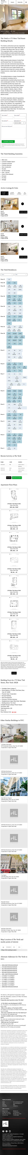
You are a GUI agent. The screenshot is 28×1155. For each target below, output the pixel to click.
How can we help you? (7, 126)
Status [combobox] (3, 274)
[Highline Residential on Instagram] (6, 1131)
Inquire (12, 2)
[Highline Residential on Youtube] (10, 1131)
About (3, 1101)
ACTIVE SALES (5, 193)
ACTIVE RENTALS (12, 193)
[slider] (14, 19)
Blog (14, 1104)
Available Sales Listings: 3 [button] (9, 688)
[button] (26, 19)
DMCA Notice (20, 1143)
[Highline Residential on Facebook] (3, 1131)
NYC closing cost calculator (14, 1027)
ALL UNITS (25, 193)
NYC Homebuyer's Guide (18, 1101)
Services (4, 1104)
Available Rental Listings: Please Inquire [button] (11, 704)
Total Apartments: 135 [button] (6, 708)
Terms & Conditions (6, 1143)
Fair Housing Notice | (6, 1144)
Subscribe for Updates (16, 477)
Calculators (4, 1106)
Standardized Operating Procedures (9, 1145)
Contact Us (15, 1106)
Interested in (17, 120)
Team (3, 1103)
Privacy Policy (14, 1143)
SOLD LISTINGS (19, 193)
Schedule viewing (8, 141)
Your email (16, 115)
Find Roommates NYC (17, 1103)
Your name (4, 115)
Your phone (4, 120)
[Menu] (26, 2)
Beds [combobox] (16, 274)
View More (9, 477)
